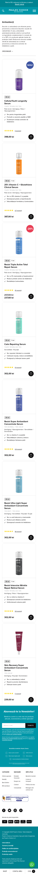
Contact (16, 784)
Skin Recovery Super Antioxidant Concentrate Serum (16, 668)
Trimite (31, 725)
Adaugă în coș (31, 137)
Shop (5, 871)
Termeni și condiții (7, 845)
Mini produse (6, 786)
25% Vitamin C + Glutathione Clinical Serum (18, 186)
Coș (31, 871)
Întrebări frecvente (16, 777)
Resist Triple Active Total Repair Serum (16, 265)
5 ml (13, 181)
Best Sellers (5, 782)
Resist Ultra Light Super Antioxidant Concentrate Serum (16, 506)
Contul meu (17, 871)
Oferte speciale (6, 776)
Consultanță (17, 788)
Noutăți (4, 779)
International (6, 843)
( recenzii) (18, 211)
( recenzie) (18, 131)
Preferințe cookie (7, 854)
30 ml (7, 181)
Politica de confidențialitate (10, 848)
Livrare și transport (28, 780)
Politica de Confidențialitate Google (12, 738)
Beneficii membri (31, 776)
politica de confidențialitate (14, 734)
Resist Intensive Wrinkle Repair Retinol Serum (15, 586)
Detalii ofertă (19, 4)
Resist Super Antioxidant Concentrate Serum (16, 422)
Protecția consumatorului (9, 851)
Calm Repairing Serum (15, 344)
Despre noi (17, 781)
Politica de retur (30, 784)
